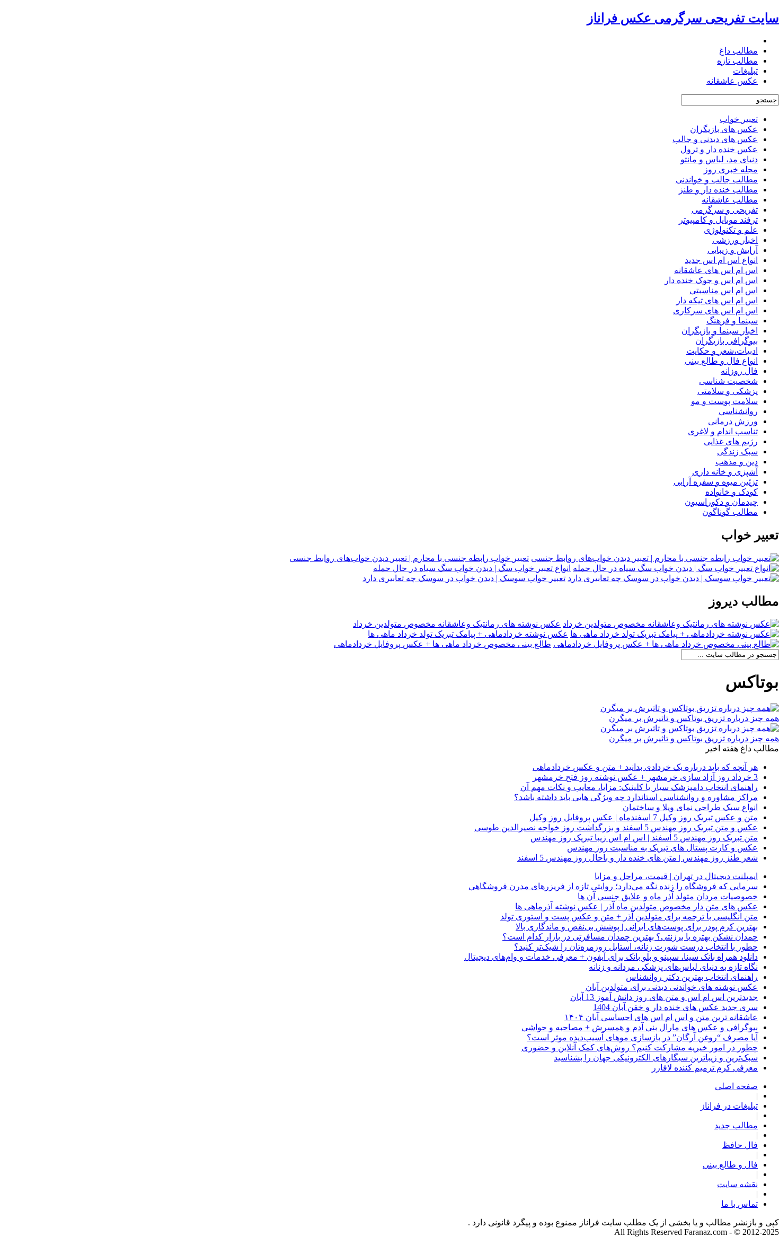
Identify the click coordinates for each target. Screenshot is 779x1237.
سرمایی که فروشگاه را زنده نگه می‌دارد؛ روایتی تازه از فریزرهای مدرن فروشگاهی (613, 886)
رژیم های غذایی (731, 441)
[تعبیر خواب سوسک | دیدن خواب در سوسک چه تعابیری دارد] (673, 578)
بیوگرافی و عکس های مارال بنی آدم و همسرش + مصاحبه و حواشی (639, 1027)
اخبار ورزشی (735, 239)
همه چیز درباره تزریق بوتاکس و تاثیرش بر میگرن (694, 718)
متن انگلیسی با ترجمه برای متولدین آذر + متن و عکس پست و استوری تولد (629, 916)
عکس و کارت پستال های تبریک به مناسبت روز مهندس (662, 847)
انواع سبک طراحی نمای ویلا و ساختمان (690, 807)
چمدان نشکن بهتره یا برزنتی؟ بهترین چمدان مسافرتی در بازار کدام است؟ (630, 936)
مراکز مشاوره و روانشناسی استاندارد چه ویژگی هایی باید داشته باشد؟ (636, 797)
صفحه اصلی (736, 1086)
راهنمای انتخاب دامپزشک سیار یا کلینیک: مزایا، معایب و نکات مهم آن (639, 787)
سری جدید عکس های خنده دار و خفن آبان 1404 (675, 1007)
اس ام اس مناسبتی (723, 290)
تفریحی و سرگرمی (725, 209)
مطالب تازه (737, 60)
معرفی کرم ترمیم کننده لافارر (705, 1067)
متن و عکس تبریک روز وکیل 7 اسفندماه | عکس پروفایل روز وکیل (643, 817)
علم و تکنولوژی (731, 229)
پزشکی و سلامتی (727, 391)
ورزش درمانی (733, 421)
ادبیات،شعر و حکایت (722, 350)
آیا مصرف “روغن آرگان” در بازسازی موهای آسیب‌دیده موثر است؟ (642, 1037)
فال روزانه (739, 370)
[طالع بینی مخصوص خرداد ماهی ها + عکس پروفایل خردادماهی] (666, 643)
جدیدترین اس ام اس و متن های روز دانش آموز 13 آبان (664, 997)
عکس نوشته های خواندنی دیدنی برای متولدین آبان (672, 987)
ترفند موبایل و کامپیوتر (718, 219)
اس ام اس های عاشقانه (716, 270)
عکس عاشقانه (732, 80)
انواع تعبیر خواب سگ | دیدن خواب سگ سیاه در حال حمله (472, 568)
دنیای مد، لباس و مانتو (719, 159)
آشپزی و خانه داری (725, 471)
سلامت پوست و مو (724, 401)
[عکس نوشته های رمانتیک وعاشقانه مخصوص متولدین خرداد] (671, 623)
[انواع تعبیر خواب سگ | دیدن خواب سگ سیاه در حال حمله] (676, 568)
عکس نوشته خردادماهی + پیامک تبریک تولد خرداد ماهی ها (468, 633)
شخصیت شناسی (728, 380)
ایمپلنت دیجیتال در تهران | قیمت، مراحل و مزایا (676, 876)
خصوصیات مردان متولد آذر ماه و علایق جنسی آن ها (668, 896)
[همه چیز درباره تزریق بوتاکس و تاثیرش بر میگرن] (689, 708)
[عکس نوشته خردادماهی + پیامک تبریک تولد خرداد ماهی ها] (674, 633)
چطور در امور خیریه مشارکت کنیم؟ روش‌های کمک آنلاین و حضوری (639, 1047)
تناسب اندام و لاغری (723, 431)
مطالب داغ (738, 50)
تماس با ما (739, 1203)
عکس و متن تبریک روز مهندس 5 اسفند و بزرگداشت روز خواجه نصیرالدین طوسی (616, 827)
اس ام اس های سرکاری (715, 310)
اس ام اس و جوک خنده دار (711, 280)
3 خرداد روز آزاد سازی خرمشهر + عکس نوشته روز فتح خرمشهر (645, 777)
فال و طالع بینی (730, 1164)
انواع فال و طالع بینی (721, 360)
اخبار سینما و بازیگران (719, 330)
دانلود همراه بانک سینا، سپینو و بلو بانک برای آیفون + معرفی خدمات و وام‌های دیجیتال (611, 956)
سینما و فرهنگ (732, 320)
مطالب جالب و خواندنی (717, 179)
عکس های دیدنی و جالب (715, 139)
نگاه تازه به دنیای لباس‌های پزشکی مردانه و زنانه (673, 966)
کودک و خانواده (731, 491)
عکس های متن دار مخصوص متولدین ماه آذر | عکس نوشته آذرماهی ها (636, 906)
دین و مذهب (736, 461)
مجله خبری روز (731, 169)
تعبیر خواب (739, 119)
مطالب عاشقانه (730, 199)
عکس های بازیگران (724, 129)
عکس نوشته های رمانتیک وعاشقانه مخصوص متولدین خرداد (457, 623)
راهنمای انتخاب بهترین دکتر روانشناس (692, 976)
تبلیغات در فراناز (729, 1105)
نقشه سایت (737, 1184)
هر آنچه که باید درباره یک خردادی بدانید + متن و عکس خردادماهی (645, 766)
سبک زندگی (737, 451)
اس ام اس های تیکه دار (717, 300)
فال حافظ (740, 1145)
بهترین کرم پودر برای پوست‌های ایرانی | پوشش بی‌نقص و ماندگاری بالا (637, 926)
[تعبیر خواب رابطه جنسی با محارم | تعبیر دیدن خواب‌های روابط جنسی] (655, 558)
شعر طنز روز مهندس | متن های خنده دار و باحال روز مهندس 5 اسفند (637, 857)
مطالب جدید (736, 1125)
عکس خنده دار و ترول (719, 149)
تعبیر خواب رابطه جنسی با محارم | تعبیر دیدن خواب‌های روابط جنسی (409, 558)
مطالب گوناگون (730, 511)
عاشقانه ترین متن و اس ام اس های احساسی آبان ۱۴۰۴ (661, 1017)
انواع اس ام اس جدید (721, 260)
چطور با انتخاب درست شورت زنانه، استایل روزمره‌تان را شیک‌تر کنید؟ (636, 946)
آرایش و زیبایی (732, 250)
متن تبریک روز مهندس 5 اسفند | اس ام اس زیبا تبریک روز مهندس (644, 837)
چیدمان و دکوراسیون (721, 501)
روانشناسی (738, 411)
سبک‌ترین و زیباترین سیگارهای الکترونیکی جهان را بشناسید (656, 1057)
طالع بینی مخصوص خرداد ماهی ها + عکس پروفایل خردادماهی (442, 643)
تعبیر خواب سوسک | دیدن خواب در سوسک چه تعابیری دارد (463, 578)
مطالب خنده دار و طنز (718, 189)
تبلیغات (745, 70)
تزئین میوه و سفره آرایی (716, 481)
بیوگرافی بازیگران (726, 340)
